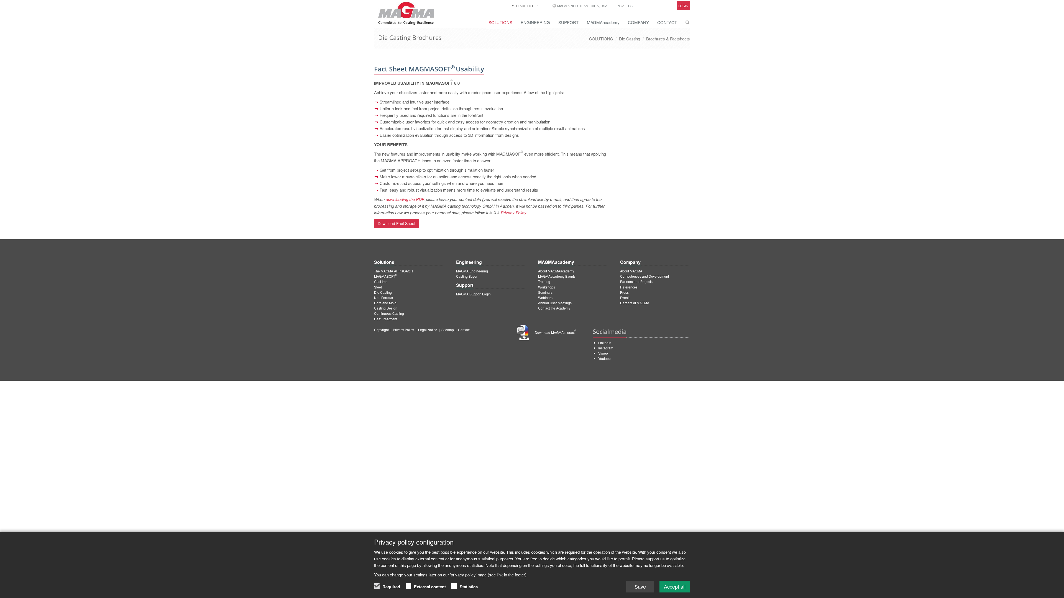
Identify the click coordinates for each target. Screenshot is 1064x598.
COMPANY (638, 22)
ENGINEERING (535, 22)
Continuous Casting (389, 313)
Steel (378, 287)
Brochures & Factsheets (668, 39)
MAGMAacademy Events (557, 276)
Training (544, 281)
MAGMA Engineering (472, 271)
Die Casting (629, 39)
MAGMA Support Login (473, 294)
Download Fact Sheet (396, 223)
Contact (464, 329)
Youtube (604, 358)
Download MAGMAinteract (555, 332)
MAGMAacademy (603, 22)
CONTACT (667, 22)
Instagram (605, 348)
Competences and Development (644, 276)
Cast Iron (381, 281)
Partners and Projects (636, 281)
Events (625, 297)
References (629, 287)
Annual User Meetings (555, 302)
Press (624, 292)
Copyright (381, 329)
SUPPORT (568, 22)
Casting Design (385, 308)
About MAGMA (631, 271)
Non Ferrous (383, 297)
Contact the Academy (554, 308)
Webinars (545, 297)
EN (618, 5)
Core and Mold (385, 302)
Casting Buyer (466, 276)
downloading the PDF (405, 199)
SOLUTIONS (500, 22)
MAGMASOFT (385, 276)
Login (683, 6)
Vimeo (603, 353)
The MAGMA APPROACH (393, 271)
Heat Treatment (385, 318)
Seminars (545, 292)
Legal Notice (427, 329)
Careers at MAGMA (634, 302)
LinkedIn (604, 342)
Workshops (546, 287)
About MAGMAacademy (556, 271)
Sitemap (447, 329)
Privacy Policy (403, 329)
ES (630, 5)
